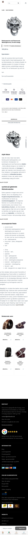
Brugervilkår (5, 483)
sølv (6, 112)
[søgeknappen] (18, 3)
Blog (3, 449)
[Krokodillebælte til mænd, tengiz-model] (8, 324)
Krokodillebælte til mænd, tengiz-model (7, 334)
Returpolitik (5, 486)
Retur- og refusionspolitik (9, 456)
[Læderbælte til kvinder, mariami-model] (20, 324)
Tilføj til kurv (21, 528)
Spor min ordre (6, 419)
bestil (4, 182)
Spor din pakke (6, 481)
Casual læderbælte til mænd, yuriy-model (20, 363)
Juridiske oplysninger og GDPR (10, 461)
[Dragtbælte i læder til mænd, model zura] (8, 352)
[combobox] (12, 3)
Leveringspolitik (6, 451)
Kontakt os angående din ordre (10, 422)
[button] (7, 84)
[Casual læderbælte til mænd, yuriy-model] (20, 352)
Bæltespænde (13, 108)
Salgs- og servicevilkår (8, 459)
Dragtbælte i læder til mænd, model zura (8, 362)
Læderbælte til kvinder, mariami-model (20, 334)
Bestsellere (22, 108)
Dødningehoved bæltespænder (11, 110)
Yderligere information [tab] (14, 122)
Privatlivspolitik (6, 454)
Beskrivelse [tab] (14, 119)
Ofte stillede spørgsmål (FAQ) (10, 478)
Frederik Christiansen (15, 45)
